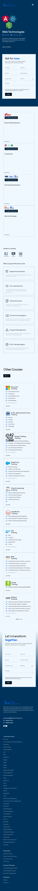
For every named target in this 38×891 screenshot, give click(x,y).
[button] (33, 5)
